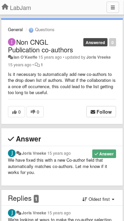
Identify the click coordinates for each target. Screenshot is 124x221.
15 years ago (59, 153)
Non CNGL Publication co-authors (40, 45)
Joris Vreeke (98, 57)
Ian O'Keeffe (25, 57)
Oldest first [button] (99, 199)
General (15, 29)
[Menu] (112, 7)
